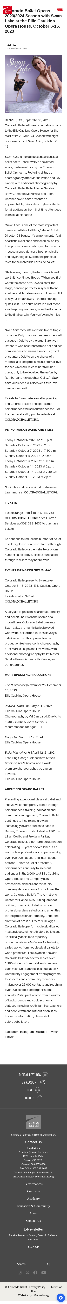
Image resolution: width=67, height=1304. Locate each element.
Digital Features (30, 1074)
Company (33, 1191)
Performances (33, 1184)
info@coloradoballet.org (40, 1172)
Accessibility (50, 9)
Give (37, 9)
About (33, 1213)
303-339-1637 (40, 1168)
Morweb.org (41, 1295)
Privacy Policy (37, 1287)
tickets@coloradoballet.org (40, 1176)
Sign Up (33, 1246)
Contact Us (33, 1220)
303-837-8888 (38, 1164)
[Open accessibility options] (61, 1298)
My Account (30, 9)
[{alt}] (7, 9)
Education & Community (33, 1206)
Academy (33, 1198)
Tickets (43, 9)
